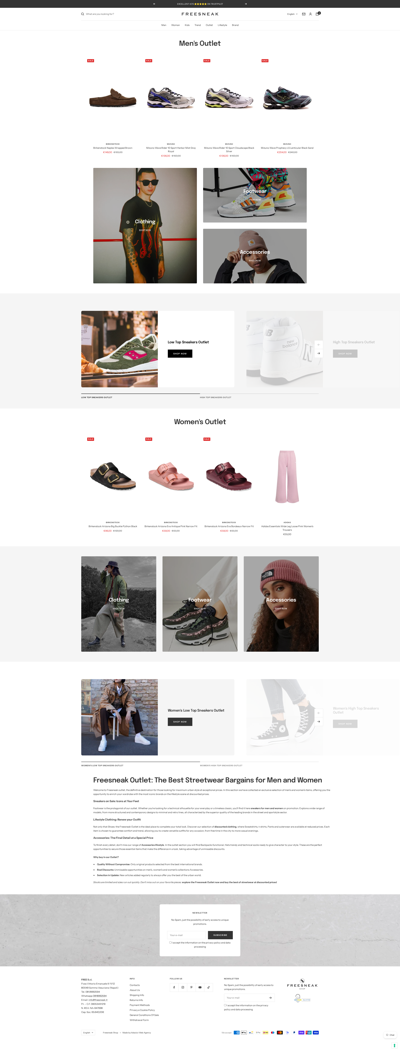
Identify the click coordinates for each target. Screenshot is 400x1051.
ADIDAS (287, 522)
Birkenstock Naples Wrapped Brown (112, 147)
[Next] (318, 353)
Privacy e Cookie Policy (142, 1010)
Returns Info (136, 1000)
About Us (135, 990)
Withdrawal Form (139, 1020)
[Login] (310, 14)
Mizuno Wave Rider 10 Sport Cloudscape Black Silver (229, 149)
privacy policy (213, 942)
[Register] (270, 998)
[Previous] (318, 344)
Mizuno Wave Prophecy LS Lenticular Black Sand (287, 147)
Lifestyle (222, 25)
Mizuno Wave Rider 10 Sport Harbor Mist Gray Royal (171, 149)
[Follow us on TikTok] (208, 987)
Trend (198, 25)
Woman (175, 25)
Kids (187, 25)
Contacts (135, 985)
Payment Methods (140, 1005)
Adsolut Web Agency (141, 1032)
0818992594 (100, 995)
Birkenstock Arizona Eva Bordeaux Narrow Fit (229, 526)
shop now (180, 353)
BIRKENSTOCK (113, 144)
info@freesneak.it (98, 999)
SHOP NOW (345, 724)
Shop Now (180, 721)
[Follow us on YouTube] (200, 987)
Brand (235, 25)
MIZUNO (171, 144)
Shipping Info (137, 995)
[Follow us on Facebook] (174, 987)
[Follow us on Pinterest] (191, 987)
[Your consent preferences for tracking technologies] (395, 1046)
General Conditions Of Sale (144, 1015)
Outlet (209, 25)
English (291, 14)
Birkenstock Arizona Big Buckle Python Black (113, 526)
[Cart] (317, 14)
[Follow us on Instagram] (182, 987)
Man (163, 25)
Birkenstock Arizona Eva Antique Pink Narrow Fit (171, 526)
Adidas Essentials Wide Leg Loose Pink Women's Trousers (287, 528)
